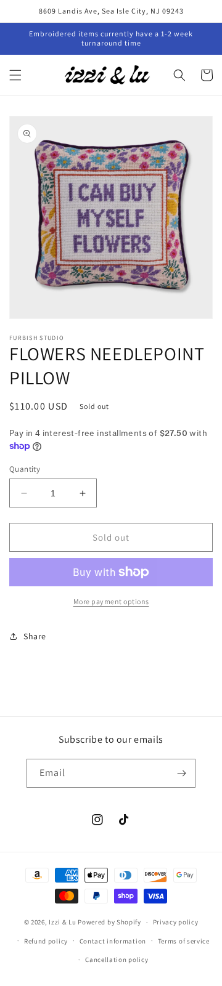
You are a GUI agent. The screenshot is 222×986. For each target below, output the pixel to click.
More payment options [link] (111, 601)
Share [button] (34, 636)
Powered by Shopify (109, 922)
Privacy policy (176, 922)
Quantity (24, 469)
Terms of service (184, 941)
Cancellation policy (116, 959)
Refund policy (46, 941)
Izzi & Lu (62, 922)
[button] (15, 75)
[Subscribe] (181, 773)
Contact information (113, 941)
